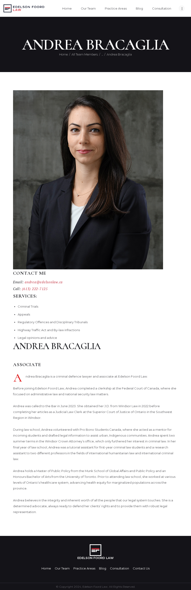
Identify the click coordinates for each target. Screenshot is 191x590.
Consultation (119, 568)
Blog (102, 568)
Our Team (62, 568)
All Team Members (85, 54)
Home (63, 54)
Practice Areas (84, 568)
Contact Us (141, 568)
